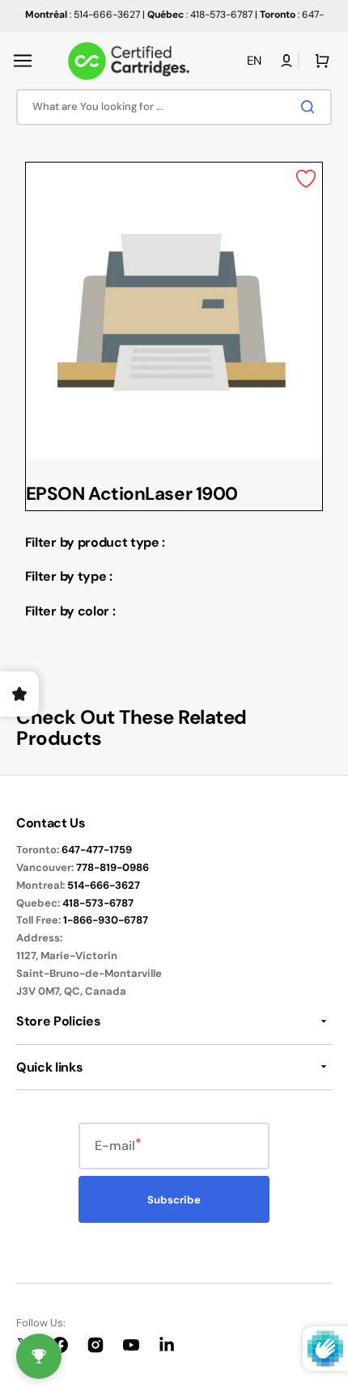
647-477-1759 (97, 849)
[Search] (311, 107)
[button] (22, 60)
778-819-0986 (112, 867)
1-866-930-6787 (105, 920)
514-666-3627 (103, 885)
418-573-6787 (98, 903)
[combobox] (174, 107)
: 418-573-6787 (200, 14)
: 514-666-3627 (82, 14)
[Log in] (286, 61)
